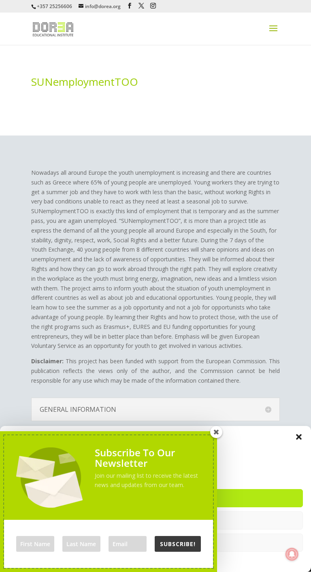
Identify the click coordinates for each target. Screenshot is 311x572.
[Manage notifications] (291, 554)
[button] (299, 437)
